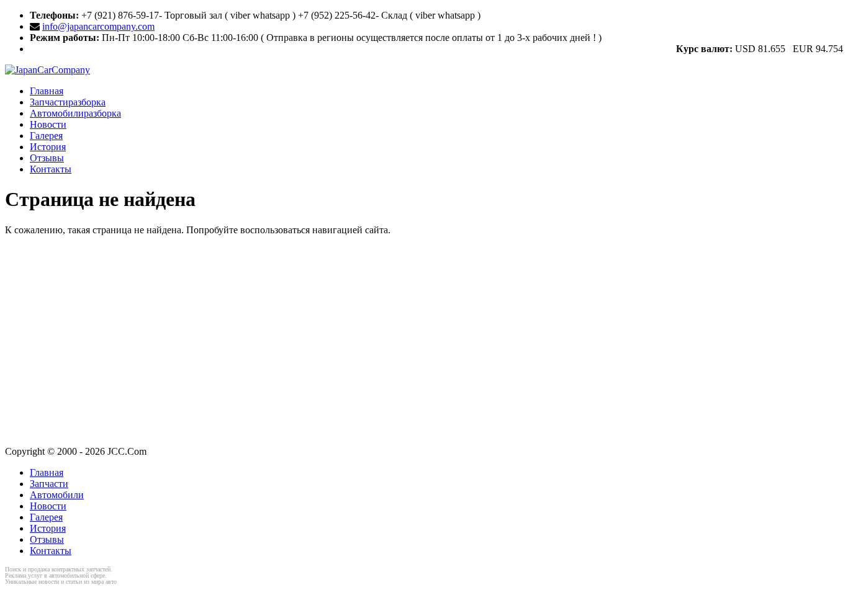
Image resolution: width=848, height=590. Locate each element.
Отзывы (47, 158)
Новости (48, 124)
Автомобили (75, 113)
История (48, 146)
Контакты (50, 169)
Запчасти (68, 102)
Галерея (46, 135)
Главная (46, 91)
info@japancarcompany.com (98, 26)
